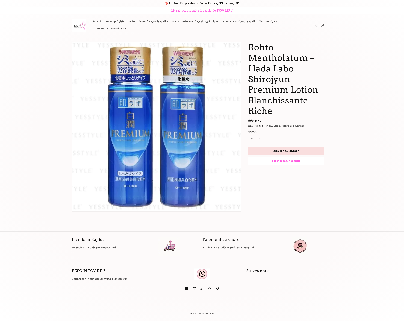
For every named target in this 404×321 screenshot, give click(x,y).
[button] (148, 21)
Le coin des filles (206, 314)
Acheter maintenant (286, 161)
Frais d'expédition (258, 126)
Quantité (253, 132)
